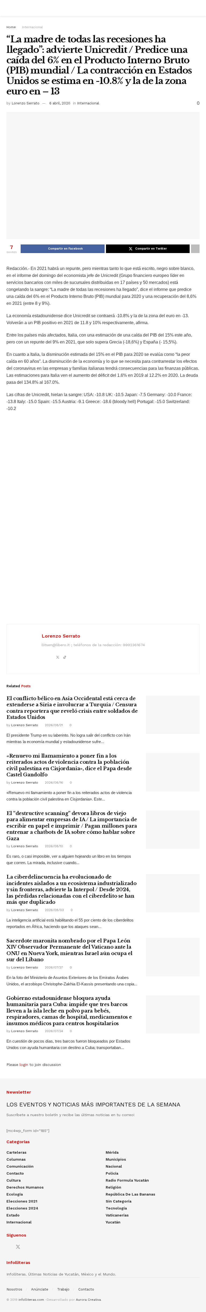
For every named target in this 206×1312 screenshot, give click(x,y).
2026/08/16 (53, 782)
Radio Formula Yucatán (127, 1180)
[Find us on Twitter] (18, 1247)
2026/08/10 (53, 846)
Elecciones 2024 (22, 1208)
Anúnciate (39, 1289)
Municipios (116, 1159)
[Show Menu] (8, 8)
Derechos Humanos (25, 1187)
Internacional (32, 27)
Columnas (16, 1159)
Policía (112, 1173)
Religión (113, 1187)
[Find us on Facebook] (8, 1247)
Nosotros (14, 1289)
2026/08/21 (53, 725)
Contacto (15, 1173)
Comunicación (20, 1166)
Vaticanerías (117, 1215)
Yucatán (113, 1222)
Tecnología (116, 1208)
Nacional (114, 1166)
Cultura (13, 1180)
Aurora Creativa (88, 1300)
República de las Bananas (130, 1194)
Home (11, 27)
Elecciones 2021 (21, 1201)
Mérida (112, 1152)
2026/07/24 (53, 1031)
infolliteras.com (31, 1300)
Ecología (14, 1194)
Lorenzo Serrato (25, 103)
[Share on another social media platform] (195, 248)
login (24, 1064)
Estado (13, 1215)
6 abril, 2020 (59, 103)
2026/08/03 (54, 910)
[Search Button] (197, 8)
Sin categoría (118, 1201)
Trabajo (63, 1289)
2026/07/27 (53, 967)
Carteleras (16, 1152)
